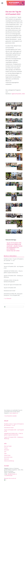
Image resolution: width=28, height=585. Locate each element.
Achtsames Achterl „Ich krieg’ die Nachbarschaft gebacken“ (11, 281)
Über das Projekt (8, 446)
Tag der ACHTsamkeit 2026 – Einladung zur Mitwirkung (13, 276)
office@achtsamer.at (12, 474)
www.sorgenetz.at (14, 413)
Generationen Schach (8, 263)
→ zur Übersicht (7, 298)
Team (5, 453)
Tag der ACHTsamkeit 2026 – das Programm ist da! (13, 267)
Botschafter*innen (8, 457)
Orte (5, 451)
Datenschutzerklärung (9, 460)
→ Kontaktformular (8, 475)
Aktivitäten (6, 449)
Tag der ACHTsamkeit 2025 (14, 243)
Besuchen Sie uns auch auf (10, 478)
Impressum (6, 459)
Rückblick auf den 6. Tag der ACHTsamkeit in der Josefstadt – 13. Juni (14, 260)
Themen (6, 448)
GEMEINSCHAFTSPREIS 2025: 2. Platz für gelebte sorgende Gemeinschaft (13, 272)
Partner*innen (7, 455)
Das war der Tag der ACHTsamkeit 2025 (12, 284)
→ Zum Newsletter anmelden (10, 416)
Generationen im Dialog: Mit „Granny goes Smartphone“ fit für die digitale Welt (13, 294)
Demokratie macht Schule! (9, 290)
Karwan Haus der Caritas (13, 250)
